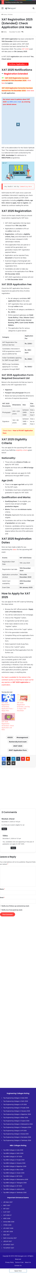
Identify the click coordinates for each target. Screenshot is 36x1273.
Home (5, 14)
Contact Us (18, 1265)
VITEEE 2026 (7, 1225)
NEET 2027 (6, 1205)
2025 (10, 737)
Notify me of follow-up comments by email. (15, 906)
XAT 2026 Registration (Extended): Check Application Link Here (8, 725)
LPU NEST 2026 (8, 1228)
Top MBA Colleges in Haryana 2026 (14, 1163)
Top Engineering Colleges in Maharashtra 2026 (18, 1124)
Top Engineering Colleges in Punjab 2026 (16, 1107)
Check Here (7, 430)
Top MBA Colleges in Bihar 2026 (13, 1169)
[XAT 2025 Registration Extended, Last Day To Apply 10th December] (23, 698)
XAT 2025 (25, 49)
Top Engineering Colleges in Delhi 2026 (15, 1101)
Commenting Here (26, 186)
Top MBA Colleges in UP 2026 (12, 1156)
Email (2, 897)
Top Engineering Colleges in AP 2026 (14, 1130)
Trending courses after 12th (13, 2)
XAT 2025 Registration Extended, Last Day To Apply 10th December (23, 706)
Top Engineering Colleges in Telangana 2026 (17, 1127)
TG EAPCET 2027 (8, 1248)
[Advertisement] (18, 788)
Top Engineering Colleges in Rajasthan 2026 (17, 1114)
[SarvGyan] (10, 8)
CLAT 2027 (6, 1212)
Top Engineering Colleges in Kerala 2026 (15, 1134)
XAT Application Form (18, 750)
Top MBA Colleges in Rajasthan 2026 (14, 1166)
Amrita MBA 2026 (8, 1221)
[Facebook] (4, 759)
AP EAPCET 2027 (8, 1244)
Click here (30, 91)
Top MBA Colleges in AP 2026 (12, 1186)
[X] (9, 759)
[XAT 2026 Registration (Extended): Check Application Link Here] (8, 717)
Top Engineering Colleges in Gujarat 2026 (16, 1121)
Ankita (5, 32)
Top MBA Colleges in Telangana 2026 (14, 1182)
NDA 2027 (6, 1235)
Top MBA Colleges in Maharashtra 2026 (15, 1179)
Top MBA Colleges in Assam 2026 (13, 1173)
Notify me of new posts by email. (12, 910)
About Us (28, 1262)
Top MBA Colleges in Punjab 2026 (13, 1160)
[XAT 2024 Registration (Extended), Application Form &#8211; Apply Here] (8, 698)
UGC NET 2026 (8, 1231)
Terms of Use (19, 1262)
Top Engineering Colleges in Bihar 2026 (15, 1117)
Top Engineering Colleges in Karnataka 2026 (17, 1137)
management (23, 737)
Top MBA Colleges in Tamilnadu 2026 (14, 1192)
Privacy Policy (9, 1262)
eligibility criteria (22, 450)
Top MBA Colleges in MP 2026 (12, 1176)
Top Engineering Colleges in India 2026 (15, 1098)
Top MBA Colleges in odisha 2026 (13, 1189)
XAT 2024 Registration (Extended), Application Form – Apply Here (8, 706)
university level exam (18, 742)
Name (2, 889)
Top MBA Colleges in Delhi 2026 (13, 1153)
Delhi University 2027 (10, 1238)
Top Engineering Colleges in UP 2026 (15, 1104)
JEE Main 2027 (7, 1202)
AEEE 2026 (6, 1218)
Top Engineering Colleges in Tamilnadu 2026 (17, 1140)
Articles (10, 14)
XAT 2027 (6, 1208)
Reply (4, 829)
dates (15, 549)
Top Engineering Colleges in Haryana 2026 (16, 1111)
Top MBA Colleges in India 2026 (13, 1150)
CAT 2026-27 (7, 1215)
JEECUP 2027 (7, 1241)
